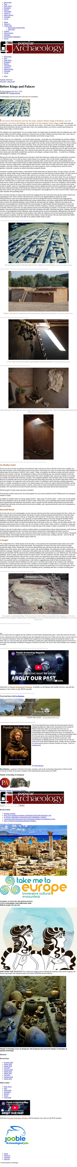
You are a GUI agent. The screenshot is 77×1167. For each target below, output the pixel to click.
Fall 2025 (7, 1068)
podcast (36, 971)
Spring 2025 (8, 1071)
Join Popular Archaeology (12, 37)
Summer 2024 (8, 1077)
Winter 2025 (8, 1073)
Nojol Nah (11, 29)
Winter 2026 (8, 1066)
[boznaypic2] (38, 593)
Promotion (7, 8)
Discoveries (7, 2)
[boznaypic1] (38, 243)
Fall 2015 (3, 81)
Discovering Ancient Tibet (16, 28)
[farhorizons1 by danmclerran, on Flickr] (30, 718)
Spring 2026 (8, 1064)
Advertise (7, 17)
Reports (6, 10)
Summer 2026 (8, 1062)
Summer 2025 (8, 1070)
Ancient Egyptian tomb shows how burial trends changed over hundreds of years (29, 819)
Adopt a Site (8, 26)
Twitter (11, 93)
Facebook (17, 93)
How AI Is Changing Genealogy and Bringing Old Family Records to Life (27, 815)
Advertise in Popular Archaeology (11, 824)
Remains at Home (9, 813)
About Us (7, 13)
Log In (6, 19)
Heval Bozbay (7, 91)
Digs (5, 4)
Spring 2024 (8, 1079)
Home (6, 22)
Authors (6, 31)
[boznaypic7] (38, 437)
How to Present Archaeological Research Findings (20, 821)
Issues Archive (8, 15)
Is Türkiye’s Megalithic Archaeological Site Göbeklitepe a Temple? (25, 817)
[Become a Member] (32, 803)
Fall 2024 (7, 1075)
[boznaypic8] (38, 388)
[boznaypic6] (38, 339)
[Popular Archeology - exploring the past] (32, 53)
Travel (6, 1096)
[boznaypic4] (38, 291)
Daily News (8, 6)
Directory (7, 1159)
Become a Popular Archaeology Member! (13, 790)
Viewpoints (7, 11)
